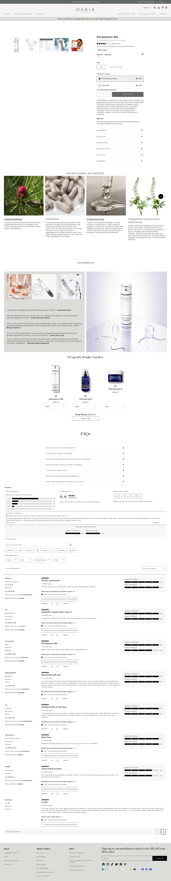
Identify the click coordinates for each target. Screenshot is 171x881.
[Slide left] (6, 45)
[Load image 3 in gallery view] (46, 45)
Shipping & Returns (11, 853)
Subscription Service (77, 870)
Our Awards (41, 857)
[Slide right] (86, 45)
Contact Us (8, 864)
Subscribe (160, 858)
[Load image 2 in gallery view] (31, 45)
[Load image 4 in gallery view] (61, 45)
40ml (101, 67)
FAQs (6, 857)
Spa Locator (41, 864)
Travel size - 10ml (117, 67)
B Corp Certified (43, 876)
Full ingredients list (85, 263)
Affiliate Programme (77, 866)
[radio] (120, 79)
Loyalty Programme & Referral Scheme (80, 861)
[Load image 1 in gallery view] (16, 45)
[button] (7, 15)
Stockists (40, 860)
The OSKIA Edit (42, 868)
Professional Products (45, 872)
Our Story (40, 853)
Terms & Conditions (76, 853)
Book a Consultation (11, 860)
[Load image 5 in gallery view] (77, 45)
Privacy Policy (74, 857)
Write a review (102, 50)
